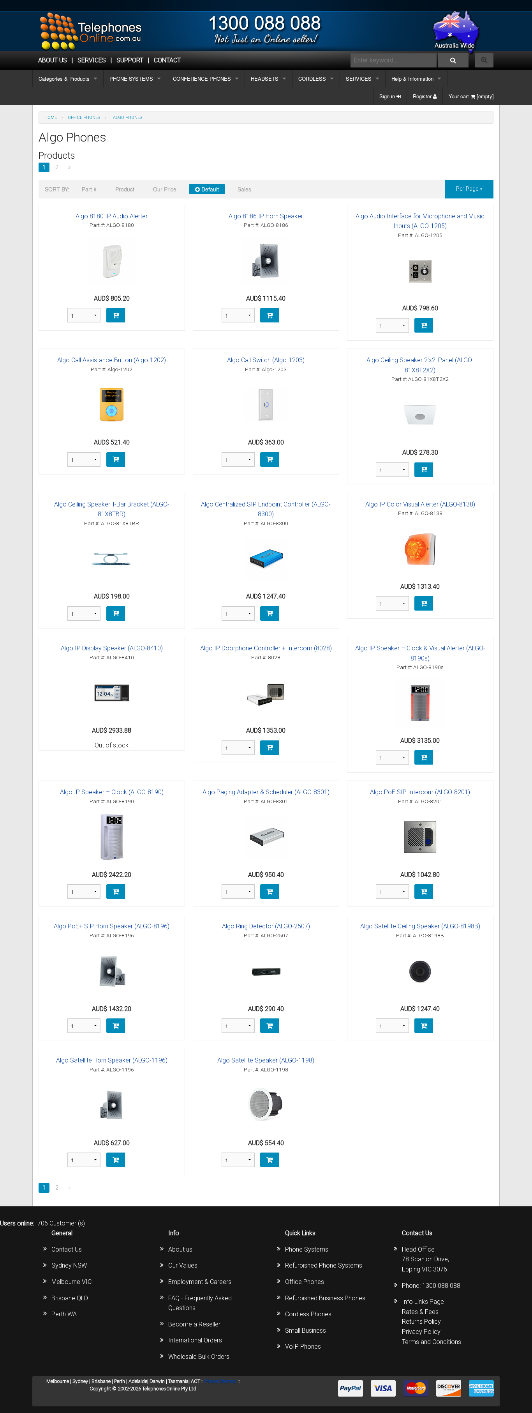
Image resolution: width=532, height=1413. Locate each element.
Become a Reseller (194, 1324)
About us (180, 1249)
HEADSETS (264, 78)
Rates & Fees (420, 1312)
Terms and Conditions (431, 1342)
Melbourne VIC (71, 1282)
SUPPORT (129, 60)
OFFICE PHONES (84, 117)
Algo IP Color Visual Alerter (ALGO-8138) (420, 504)
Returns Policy (421, 1321)
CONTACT (167, 60)
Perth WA (64, 1314)
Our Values (182, 1265)
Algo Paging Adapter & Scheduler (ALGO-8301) (266, 792)
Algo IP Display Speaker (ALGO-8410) (112, 648)
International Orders (195, 1340)
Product (124, 189)
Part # (89, 189)
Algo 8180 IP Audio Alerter (112, 216)
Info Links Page (423, 1301)
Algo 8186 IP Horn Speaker (266, 216)
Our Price (164, 189)
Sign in (387, 96)
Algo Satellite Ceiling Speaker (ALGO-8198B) (420, 926)
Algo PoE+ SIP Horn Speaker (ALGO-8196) (111, 926)
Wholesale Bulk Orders (198, 1356)
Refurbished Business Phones (325, 1298)
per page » (469, 189)
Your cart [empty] (471, 96)
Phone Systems (306, 1249)
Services (92, 60)
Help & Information (412, 78)
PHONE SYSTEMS (131, 78)
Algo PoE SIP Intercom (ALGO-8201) (420, 792)
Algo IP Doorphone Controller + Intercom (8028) (266, 648)
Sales (244, 189)
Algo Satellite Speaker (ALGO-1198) (265, 1060)
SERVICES (359, 78)
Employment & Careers (199, 1282)
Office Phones (304, 1282)
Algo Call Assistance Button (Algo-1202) (111, 360)
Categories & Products (64, 78)
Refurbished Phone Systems (323, 1265)
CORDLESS (312, 78)
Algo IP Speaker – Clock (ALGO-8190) (112, 792)
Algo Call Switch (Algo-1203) (266, 360)
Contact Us (66, 1249)
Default (209, 189)
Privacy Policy (421, 1331)
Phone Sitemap (220, 1381)
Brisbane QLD (69, 1298)
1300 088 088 (441, 1285)
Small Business (305, 1330)
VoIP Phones (303, 1346)
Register (423, 96)
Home (50, 117)
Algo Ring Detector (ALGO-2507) (266, 926)
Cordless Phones (308, 1314)
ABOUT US (52, 60)
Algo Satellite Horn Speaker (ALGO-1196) (111, 1060)
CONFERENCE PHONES (202, 78)
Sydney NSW (69, 1265)
